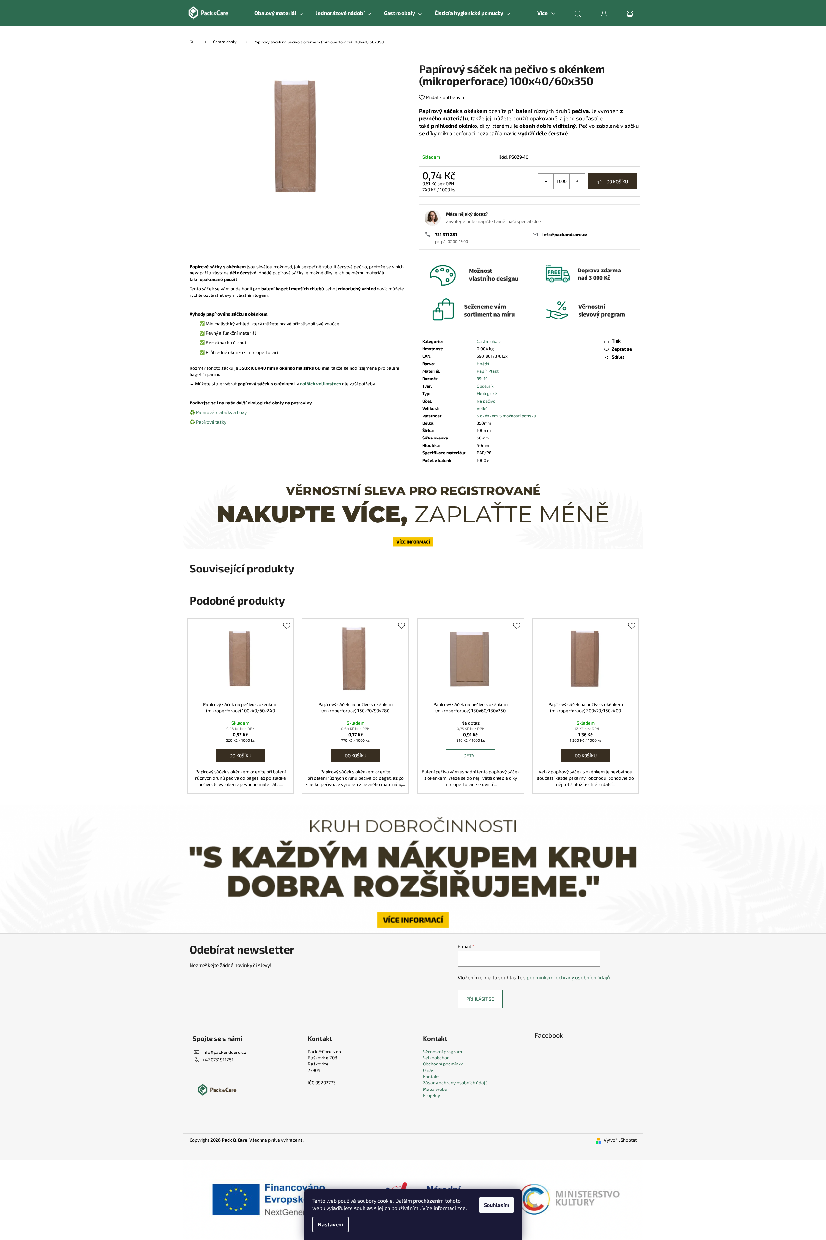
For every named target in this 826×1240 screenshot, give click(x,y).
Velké (482, 408)
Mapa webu (435, 1089)
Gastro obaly (489, 341)
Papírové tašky (211, 422)
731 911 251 (446, 234)
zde (461, 1208)
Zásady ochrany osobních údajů (455, 1082)
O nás (428, 1070)
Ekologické (487, 393)
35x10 (482, 378)
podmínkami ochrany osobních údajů (568, 977)
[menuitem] (278, 13)
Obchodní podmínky (443, 1063)
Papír (482, 371)
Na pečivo (486, 400)
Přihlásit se (480, 999)
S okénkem (487, 415)
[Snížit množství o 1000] (546, 181)
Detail (470, 755)
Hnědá (483, 363)
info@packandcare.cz (564, 234)
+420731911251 (218, 1059)
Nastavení (330, 1224)
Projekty (431, 1095)
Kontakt (431, 1076)
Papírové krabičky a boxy (221, 412)
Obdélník (485, 386)
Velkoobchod (436, 1057)
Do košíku (617, 181)
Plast (493, 371)
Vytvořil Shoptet (620, 1140)
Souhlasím (496, 1205)
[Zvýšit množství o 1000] (577, 181)
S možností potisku (517, 415)
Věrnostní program (442, 1051)
